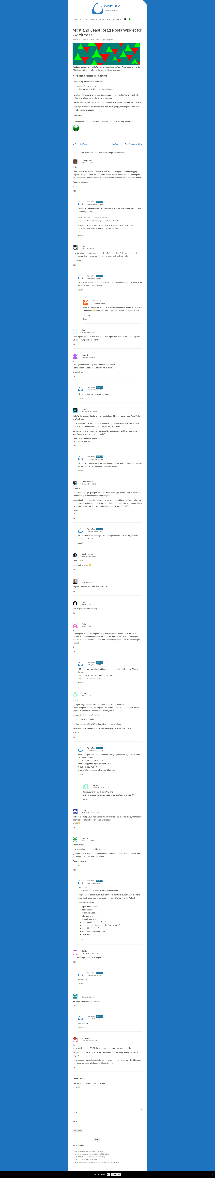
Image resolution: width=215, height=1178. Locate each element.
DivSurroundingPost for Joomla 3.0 (127, 144)
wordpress (109, 40)
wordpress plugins (94, 40)
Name (75, 1112)
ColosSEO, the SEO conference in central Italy (90, 1157)
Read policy (116, 1174)
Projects (93, 19)
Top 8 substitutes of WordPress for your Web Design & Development (97, 1162)
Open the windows (114, 19)
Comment (77, 1087)
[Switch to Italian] (130, 19)
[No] (212, 1175)
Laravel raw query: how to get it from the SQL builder (92, 1154)
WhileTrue (112, 6)
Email (75, 1122)
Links (102, 19)
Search (97, 1139)
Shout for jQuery (80, 144)
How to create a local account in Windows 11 (89, 1151)
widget (103, 40)
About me (83, 19)
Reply (74, 191)
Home (75, 19)
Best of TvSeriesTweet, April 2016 (86, 1159)
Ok (108, 1174)
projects (85, 40)
